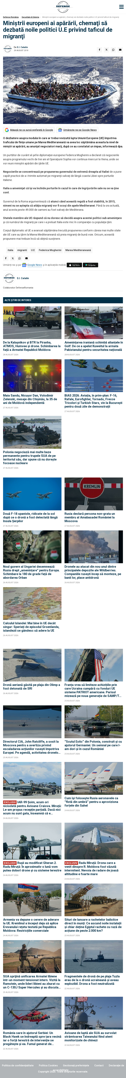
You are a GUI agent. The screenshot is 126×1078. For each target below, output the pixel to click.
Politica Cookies (48, 1065)
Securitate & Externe (30, 17)
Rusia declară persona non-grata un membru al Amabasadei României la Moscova (90, 517)
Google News (34, 264)
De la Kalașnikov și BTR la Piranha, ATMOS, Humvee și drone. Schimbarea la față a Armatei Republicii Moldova (32, 346)
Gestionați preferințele (76, 1065)
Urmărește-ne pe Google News (80, 130)
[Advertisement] (94, 445)
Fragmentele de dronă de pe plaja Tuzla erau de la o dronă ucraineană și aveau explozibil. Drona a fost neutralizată (92, 980)
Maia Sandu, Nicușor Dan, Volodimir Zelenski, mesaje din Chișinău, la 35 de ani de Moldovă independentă (30, 399)
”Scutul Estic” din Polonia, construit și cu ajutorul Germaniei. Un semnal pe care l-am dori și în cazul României (93, 745)
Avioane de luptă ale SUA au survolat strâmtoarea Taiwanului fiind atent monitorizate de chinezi (90, 1036)
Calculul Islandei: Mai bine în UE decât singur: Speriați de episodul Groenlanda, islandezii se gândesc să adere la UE (31, 626)
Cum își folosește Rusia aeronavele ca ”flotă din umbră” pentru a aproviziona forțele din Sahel (91, 801)
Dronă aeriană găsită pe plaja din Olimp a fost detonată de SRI (31, 686)
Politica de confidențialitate (18, 1065)
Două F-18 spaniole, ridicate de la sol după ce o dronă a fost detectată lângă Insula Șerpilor (30, 517)
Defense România (11, 17)
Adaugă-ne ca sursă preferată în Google (31, 130)
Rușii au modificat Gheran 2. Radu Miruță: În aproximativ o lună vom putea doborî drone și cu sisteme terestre (32, 866)
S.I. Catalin (22, 47)
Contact (99, 1065)
